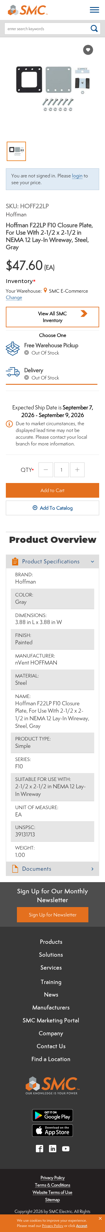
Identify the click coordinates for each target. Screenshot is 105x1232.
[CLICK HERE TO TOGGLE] (94, 10)
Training (51, 981)
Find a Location (51, 1058)
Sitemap (52, 1199)
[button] (52, 561)
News (51, 994)
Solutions (51, 954)
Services (51, 967)
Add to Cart (52, 490)
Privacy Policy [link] (52, 1225)
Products (51, 941)
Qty (26, 469)
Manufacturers (51, 1007)
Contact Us (51, 1046)
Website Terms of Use (52, 1192)
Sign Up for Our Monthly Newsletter (52, 895)
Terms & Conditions (52, 1185)
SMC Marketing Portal (51, 1020)
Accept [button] (81, 1225)
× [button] (100, 1218)
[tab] (52, 561)
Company (51, 1033)
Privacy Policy (53, 1177)
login (77, 175)
